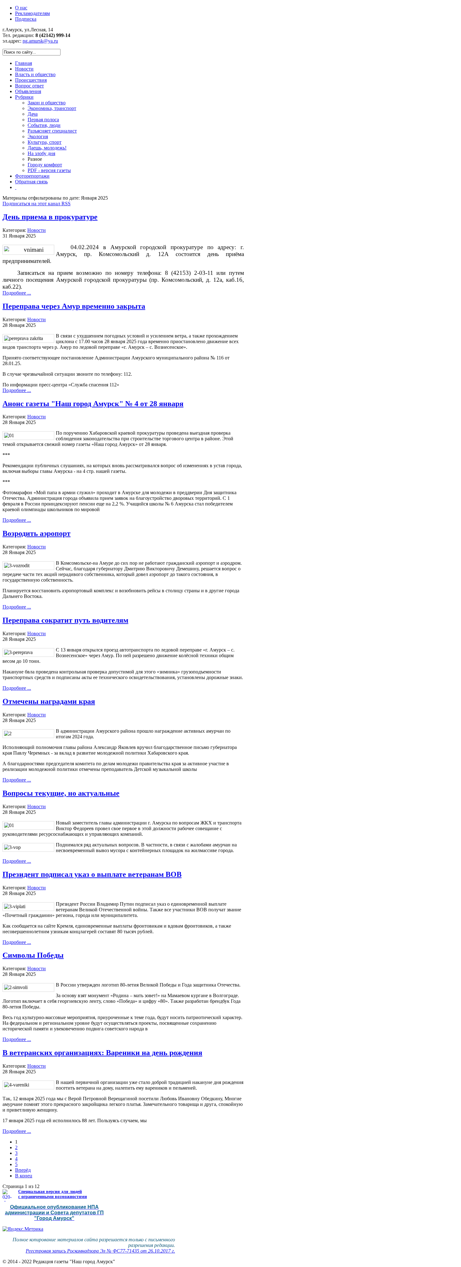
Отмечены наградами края (49, 701)
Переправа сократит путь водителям (65, 620)
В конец (23, 1175)
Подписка (25, 19)
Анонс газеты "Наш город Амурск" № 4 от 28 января (93, 404)
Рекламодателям (32, 13)
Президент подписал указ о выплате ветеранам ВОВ (92, 874)
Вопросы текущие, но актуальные (61, 793)
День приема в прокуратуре (50, 217)
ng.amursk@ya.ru (40, 41)
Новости (36, 230)
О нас (21, 7)
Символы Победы (33, 955)
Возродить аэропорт (37, 533)
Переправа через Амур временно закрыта (74, 306)
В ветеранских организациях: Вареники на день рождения (102, 1053)
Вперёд (23, 1170)
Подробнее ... (17, 293)
